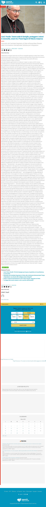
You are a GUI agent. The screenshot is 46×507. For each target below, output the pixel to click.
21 (17, 430)
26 (5, 433)
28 (17, 433)
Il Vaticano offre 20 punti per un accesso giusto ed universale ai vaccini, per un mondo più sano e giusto (21, 443)
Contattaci (39, 491)
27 (11, 433)
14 (17, 428)
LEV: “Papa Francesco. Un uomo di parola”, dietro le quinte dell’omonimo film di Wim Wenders (19, 450)
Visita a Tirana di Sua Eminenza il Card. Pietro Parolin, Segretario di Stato (22, 278)
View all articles (5, 299)
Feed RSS (23, 441)
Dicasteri (3, 6)
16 (28, 428)
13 (11, 428)
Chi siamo (6, 491)
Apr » (6, 435)
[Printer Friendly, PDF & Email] (5, 267)
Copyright (35, 491)
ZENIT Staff (14, 48)
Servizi (24, 491)
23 (28, 430)
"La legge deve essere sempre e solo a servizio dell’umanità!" (19, 280)
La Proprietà (19, 491)
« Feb (3, 435)
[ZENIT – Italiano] (12, 2)
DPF (10, 491)
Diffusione (14, 491)
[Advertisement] (23, 349)
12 (5, 428)
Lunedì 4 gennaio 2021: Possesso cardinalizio (11, 457)
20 (11, 430)
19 (5, 430)
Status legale (29, 491)
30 (28, 433)
